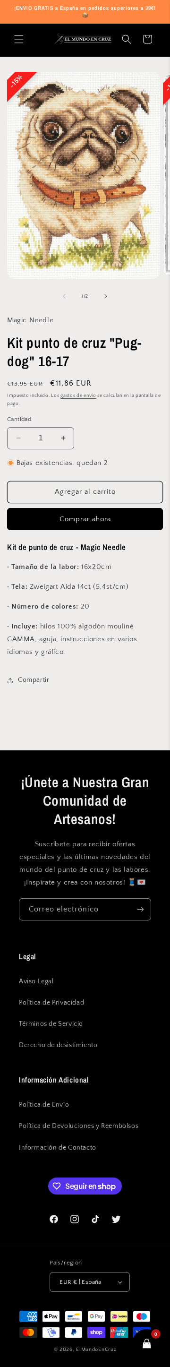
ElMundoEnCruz (96, 1349)
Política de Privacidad (51, 1002)
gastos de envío (78, 395)
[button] (18, 39)
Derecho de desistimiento (58, 1045)
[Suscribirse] (140, 909)
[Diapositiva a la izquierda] (64, 296)
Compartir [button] (33, 680)
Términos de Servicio (51, 1024)
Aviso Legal (36, 981)
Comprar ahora (85, 519)
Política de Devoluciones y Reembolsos (78, 1126)
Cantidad (19, 419)
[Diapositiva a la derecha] (105, 296)
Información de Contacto (57, 1148)
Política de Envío (44, 1105)
